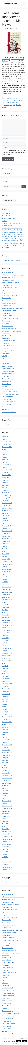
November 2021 (7, 564)
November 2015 (7, 747)
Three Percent (6, 399)
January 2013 (6, 834)
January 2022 (6, 559)
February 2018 (6, 678)
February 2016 (6, 740)
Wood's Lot (5, 409)
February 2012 (6, 862)
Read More (14, 1043)
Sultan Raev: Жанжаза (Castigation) (13, 243)
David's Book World (8, 316)
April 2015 (5, 765)
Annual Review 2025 (8, 218)
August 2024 (6, 480)
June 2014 (5, 790)
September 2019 (7, 630)
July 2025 (5, 452)
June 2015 (5, 760)
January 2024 (6, 498)
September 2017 (7, 691)
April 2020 (5, 612)
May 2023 (5, 518)
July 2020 (5, 605)
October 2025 (6, 444)
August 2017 (6, 694)
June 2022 (5, 546)
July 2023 (5, 513)
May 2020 (5, 610)
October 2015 (6, 750)
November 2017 (7, 686)
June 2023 (5, 515)
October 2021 (6, 566)
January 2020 (6, 620)
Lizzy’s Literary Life (8, 368)
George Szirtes (6, 338)
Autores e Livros (7, 285)
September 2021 (7, 569)
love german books (8, 371)
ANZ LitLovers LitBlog (8, 277)
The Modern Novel (10, 4)
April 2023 (5, 521)
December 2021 (7, 561)
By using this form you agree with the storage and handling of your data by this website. (14, 152)
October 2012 (6, 841)
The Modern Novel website (12, 98)
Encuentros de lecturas (9, 328)
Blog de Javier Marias (8, 293)
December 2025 (7, 442)
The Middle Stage (7, 389)
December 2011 (7, 864)
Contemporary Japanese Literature (12, 308)
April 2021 (5, 582)
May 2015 (5, 762)
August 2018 (6, 663)
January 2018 (6, 681)
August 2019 (6, 633)
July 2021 (5, 574)
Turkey (23, 98)
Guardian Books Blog (8, 340)
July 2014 (5, 788)
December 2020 (7, 592)
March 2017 (5, 706)
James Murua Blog (7, 345)
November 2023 (7, 503)
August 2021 (6, 571)
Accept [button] (18, 1041)
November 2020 (7, 594)
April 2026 (5, 436)
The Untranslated (7, 396)
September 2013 (7, 813)
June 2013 (5, 821)
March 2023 (5, 523)
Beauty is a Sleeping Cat (9, 288)
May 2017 (5, 701)
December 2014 (7, 775)
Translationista (6, 407)
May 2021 (5, 579)
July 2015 (5, 757)
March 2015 (5, 768)
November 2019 (7, 625)
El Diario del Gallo (7, 326)
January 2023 (6, 528)
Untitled (4, 221)
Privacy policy (6, 173)
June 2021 (5, 577)
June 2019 (5, 638)
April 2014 (5, 796)
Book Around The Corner (9, 295)
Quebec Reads (6, 384)
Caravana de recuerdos (9, 303)
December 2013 (7, 806)
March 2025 (5, 462)
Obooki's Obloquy (7, 379)
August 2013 (6, 816)
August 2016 (6, 724)
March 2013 (5, 829)
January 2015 (6, 773)
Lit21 (3, 358)
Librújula (4, 356)
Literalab (5, 361)
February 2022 (6, 556)
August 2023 (6, 510)
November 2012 (7, 839)
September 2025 (7, 447)
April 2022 (5, 551)
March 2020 (5, 615)
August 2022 (6, 541)
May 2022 (5, 549)
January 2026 (6, 439)
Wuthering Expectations (9, 412)
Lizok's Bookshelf (7, 366)
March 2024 (5, 493)
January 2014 (6, 803)
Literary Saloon (6, 363)
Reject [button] (24, 1041)
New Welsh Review (8, 373)
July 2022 (5, 543)
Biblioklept (5, 290)
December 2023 (7, 500)
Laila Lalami (5, 353)
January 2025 (6, 467)
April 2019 (5, 643)
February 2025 (6, 465)
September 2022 (7, 538)
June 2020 (5, 607)
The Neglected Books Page (10, 394)
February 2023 (6, 526)
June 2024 (5, 485)
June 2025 (5, 454)
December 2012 (7, 836)
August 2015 (6, 755)
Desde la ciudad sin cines (10, 318)
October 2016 (6, 719)
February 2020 (6, 617)
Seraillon (4, 386)
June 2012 (5, 852)
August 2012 (6, 846)
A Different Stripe (7, 272)
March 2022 (5, 554)
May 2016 (5, 732)
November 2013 (7, 808)
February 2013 (6, 831)
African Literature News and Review (13, 275)
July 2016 (5, 727)
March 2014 (5, 798)
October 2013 (6, 811)
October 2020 (6, 597)
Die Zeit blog (6, 321)
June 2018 (5, 668)
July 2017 (5, 696)
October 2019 (6, 627)
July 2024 (5, 482)
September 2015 (7, 752)
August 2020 (6, 602)
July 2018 (5, 666)
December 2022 (7, 531)
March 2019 (5, 645)
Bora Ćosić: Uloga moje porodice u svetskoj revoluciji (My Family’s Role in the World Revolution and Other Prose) (13, 234)
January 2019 (6, 650)
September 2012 (7, 844)
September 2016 (7, 722)
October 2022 (6, 536)
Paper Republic (6, 381)
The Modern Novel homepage (11, 260)
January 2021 (6, 589)
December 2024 (7, 470)
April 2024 (5, 490)
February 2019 (6, 648)
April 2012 (5, 857)
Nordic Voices (6, 376)
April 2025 (5, 459)
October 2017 (6, 689)
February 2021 (6, 587)
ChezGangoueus (7, 305)
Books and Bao (6, 298)
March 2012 (5, 859)
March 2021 (5, 584)
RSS (5, 209)
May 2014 (5, 793)
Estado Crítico (6, 335)
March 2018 (5, 676)
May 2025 (5, 457)
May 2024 (5, 487)
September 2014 (7, 783)
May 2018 (5, 671)
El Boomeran (6, 323)
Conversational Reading (9, 310)
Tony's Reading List (8, 404)
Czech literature (7, 213)
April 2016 (5, 734)
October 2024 (6, 475)
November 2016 (7, 717)
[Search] (24, 186)
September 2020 (7, 599)
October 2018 (6, 658)
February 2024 (6, 495)
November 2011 (7, 867)
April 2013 (5, 826)
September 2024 (7, 477)
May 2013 (5, 824)
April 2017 (5, 704)
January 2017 (6, 712)
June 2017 (5, 699)
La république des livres (9, 351)
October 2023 (6, 505)
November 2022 (7, 533)
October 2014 (6, 780)
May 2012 (5, 854)
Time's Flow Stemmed (9, 402)
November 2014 (7, 778)
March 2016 (5, 737)
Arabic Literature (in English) (10, 282)
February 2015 (6, 770)
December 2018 (7, 653)
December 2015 (7, 745)
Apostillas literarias (8, 280)
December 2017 (7, 684)
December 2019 (7, 622)
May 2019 (5, 640)
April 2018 (5, 673)
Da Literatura (6, 313)
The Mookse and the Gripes (10, 391)
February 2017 (6, 709)
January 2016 (6, 742)
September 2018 (7, 661)
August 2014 (6, 785)
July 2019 (5, 635)
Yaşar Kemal (6, 59)
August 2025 (6, 449)
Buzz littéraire (6, 300)
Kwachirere (5, 348)
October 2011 (6, 869)
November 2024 (7, 472)
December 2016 (7, 714)
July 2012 (5, 849)
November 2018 (7, 655)
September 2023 (7, 508)
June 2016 (5, 729)
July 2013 (5, 818)
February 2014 (6, 801)
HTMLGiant (5, 343)
